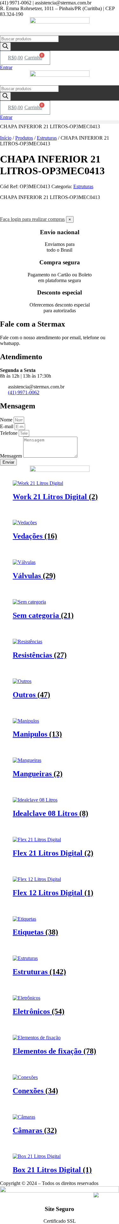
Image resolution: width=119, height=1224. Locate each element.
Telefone (9, 433)
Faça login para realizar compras (32, 219)
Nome (7, 419)
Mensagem (11, 456)
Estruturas (47, 138)
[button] (59, 34)
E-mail (7, 426)
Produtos (24, 138)
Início (5, 138)
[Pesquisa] (5, 46)
